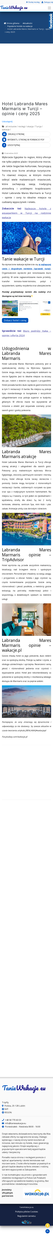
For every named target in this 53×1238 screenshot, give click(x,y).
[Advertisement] (26, 73)
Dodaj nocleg (34, 2)
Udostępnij (7, 121)
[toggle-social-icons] (47, 1225)
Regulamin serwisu (26, 1216)
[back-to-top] (47, 1231)
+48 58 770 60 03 (13, 1120)
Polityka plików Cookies (26, 1211)
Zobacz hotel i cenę (15, 320)
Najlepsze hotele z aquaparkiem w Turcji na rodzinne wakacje (26, 213)
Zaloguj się (48, 2)
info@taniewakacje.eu (15, 1123)
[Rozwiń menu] (49, 7)
